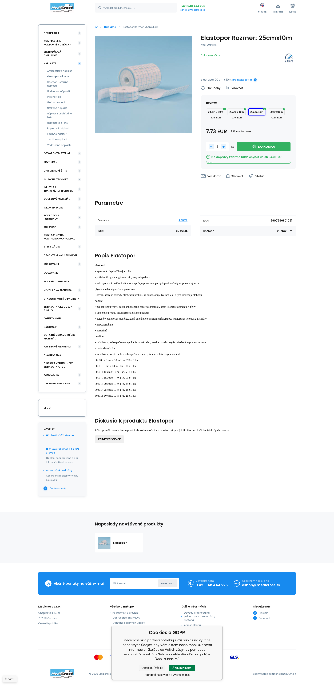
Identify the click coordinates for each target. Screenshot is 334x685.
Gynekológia (53, 318)
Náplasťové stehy (57, 123)
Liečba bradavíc (56, 102)
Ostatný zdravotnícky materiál (59, 336)
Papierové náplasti (58, 128)
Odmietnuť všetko (152, 667)
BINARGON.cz (288, 674)
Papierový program (57, 346)
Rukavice (50, 227)
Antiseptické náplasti (59, 71)
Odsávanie (51, 272)
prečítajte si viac (242, 80)
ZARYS (183, 220)
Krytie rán (50, 162)
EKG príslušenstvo (56, 281)
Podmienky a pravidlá (125, 612)
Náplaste (110, 27)
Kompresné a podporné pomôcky (57, 42)
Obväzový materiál (57, 153)
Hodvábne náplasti (58, 91)
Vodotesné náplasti (59, 145)
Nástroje (50, 327)
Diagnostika (52, 355)
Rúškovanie (51, 264)
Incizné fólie (54, 97)
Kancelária (51, 375)
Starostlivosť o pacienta (61, 299)
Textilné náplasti (57, 139)
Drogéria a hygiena (57, 383)
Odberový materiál (57, 199)
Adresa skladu (192, 625)
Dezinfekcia (51, 33)
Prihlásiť (167, 583)
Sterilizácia (52, 246)
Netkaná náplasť (57, 108)
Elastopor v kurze (58, 76)
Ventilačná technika (58, 290)
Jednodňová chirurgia (52, 53)
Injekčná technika (56, 179)
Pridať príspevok (109, 439)
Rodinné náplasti (57, 134)
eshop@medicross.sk (192, 9)
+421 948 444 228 (192, 6)
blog (47, 408)
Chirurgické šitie (55, 170)
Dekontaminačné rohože (60, 255)
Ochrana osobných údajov (129, 623)
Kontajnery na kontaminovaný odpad (59, 236)
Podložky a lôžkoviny (51, 217)
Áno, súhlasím (181, 667)
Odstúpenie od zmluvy (126, 618)
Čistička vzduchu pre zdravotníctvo (58, 365)
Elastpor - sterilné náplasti (57, 83)
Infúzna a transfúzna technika (58, 189)
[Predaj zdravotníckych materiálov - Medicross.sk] (96, 26)
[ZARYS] (289, 58)
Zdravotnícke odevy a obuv (58, 308)
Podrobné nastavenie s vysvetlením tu (167, 674)
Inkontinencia (53, 207)
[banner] (62, 8)
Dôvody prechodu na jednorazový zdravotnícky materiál (199, 616)
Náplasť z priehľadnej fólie (59, 115)
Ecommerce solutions (266, 674)
